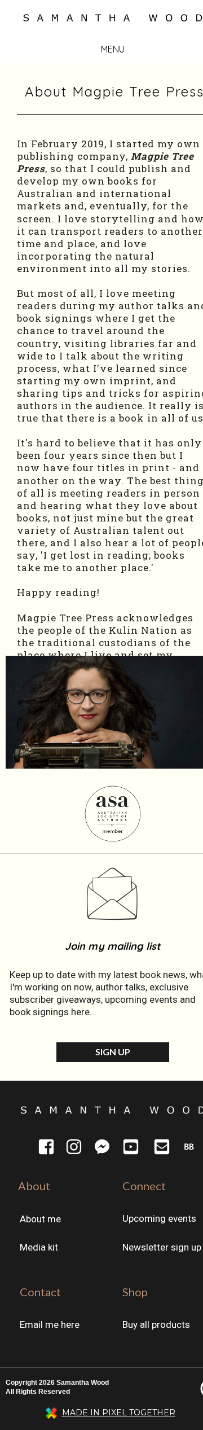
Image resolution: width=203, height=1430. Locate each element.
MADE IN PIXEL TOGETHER (118, 1412)
